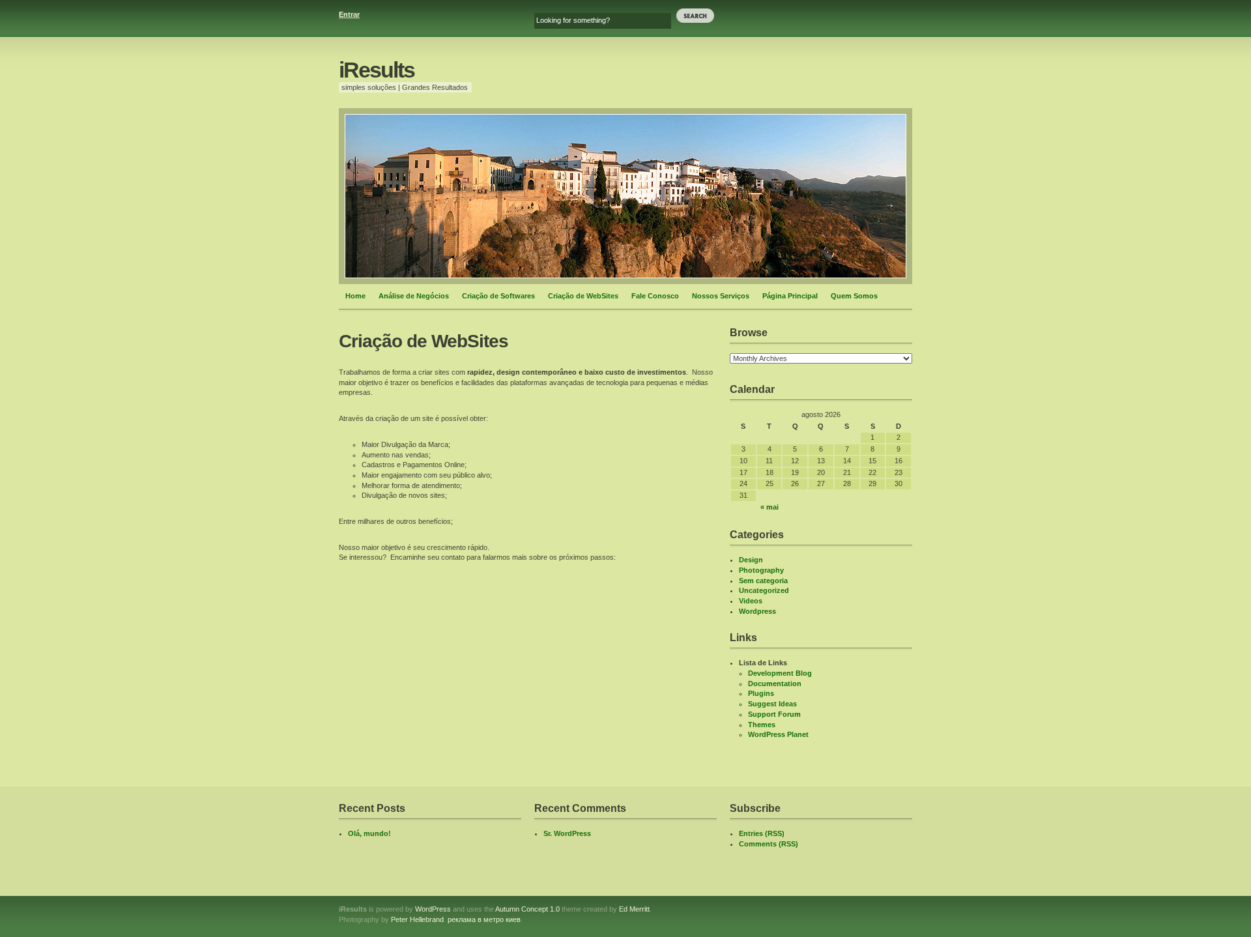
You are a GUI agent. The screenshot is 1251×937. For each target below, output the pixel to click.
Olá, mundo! (369, 833)
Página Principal (790, 296)
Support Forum (774, 714)
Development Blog (780, 673)
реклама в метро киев (484, 919)
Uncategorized (764, 590)
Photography (761, 570)
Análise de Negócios (414, 296)
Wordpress (757, 611)
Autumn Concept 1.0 (527, 909)
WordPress (433, 909)
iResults (376, 70)
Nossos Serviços (720, 296)
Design (751, 560)
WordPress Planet (778, 734)
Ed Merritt (634, 909)
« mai (769, 507)
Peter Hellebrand (417, 919)
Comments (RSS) (768, 844)
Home (355, 296)
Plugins (761, 693)
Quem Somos (854, 296)
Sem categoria (763, 580)
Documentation (774, 683)
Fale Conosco (655, 296)
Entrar (349, 14)
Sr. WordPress (567, 833)
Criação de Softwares (498, 296)
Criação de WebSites (583, 296)
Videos (750, 601)
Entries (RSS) (761, 833)
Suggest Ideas (772, 704)
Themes (761, 724)
